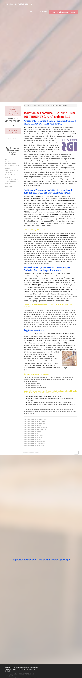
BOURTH (7, 161)
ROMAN (33, 438)
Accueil (26, 105)
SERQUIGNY (34, 442)
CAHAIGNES (34, 424)
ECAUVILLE (8, 186)
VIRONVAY (34, 446)
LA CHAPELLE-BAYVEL (12, 179)
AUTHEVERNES (35, 420)
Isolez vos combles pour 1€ (18, 4)
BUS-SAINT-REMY (10, 164)
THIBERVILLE (34, 444)
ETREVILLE (8, 184)
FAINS (32, 426)
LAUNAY (33, 432)
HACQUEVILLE (35, 430)
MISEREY (33, 436)
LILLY (32, 434)
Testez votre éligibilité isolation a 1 (63, 12)
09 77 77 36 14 (42, 12)
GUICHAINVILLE (35, 428)
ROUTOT (33, 440)
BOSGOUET (34, 422)
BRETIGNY (8, 159)
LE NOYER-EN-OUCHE (12, 182)
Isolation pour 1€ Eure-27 (40, 105)
